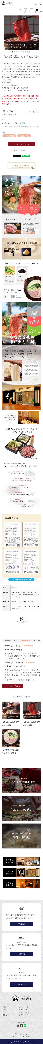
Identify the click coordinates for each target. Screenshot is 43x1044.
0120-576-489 (38, 4)
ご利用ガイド (23, 1015)
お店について (6, 1007)
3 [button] (17, 52)
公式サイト (5, 1012)
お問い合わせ (6, 1015)
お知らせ (5, 1009)
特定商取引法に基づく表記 (21, 1036)
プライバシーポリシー (21, 1034)
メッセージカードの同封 (10, 123)
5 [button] (21, 52)
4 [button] (19, 52)
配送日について (24, 1012)
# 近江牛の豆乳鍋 (24, 136)
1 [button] (13, 52)
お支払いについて (25, 1009)
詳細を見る (21, 924)
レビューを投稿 (12, 686)
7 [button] (26, 52)
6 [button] (24, 52)
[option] (21, 32)
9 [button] (30, 52)
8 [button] (28, 52)
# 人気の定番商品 (9, 136)
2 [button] (15, 52)
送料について (23, 1007)
